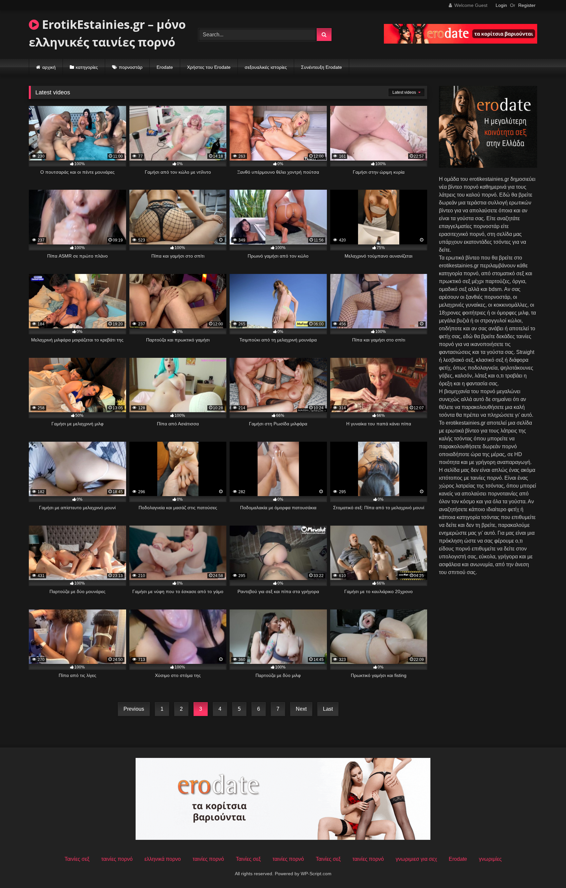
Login (501, 5)
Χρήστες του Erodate (209, 67)
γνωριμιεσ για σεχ (416, 859)
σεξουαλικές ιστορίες (266, 67)
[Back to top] (545, 868)
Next (301, 709)
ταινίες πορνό (117, 859)
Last (328, 709)
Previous (133, 709)
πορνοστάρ (130, 67)
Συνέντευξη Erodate (321, 67)
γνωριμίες (490, 859)
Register (527, 5)
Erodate (165, 67)
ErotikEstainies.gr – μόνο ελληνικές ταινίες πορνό (107, 33)
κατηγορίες (87, 67)
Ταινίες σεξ (77, 859)
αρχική (49, 67)
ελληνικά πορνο (162, 859)
